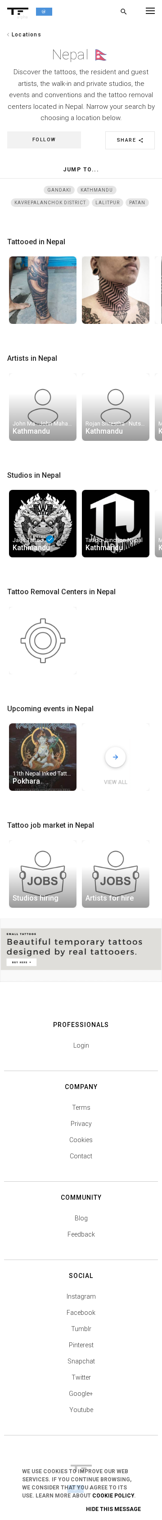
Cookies (81, 1139)
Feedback (81, 1234)
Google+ (81, 1393)
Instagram (81, 1296)
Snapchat (81, 1361)
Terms (81, 1107)
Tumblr (81, 1328)
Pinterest (81, 1345)
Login (81, 1045)
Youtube (81, 1409)
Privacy (81, 1123)
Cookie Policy (113, 1496)
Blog (81, 1218)
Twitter (81, 1377)
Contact (81, 1156)
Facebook (81, 1312)
